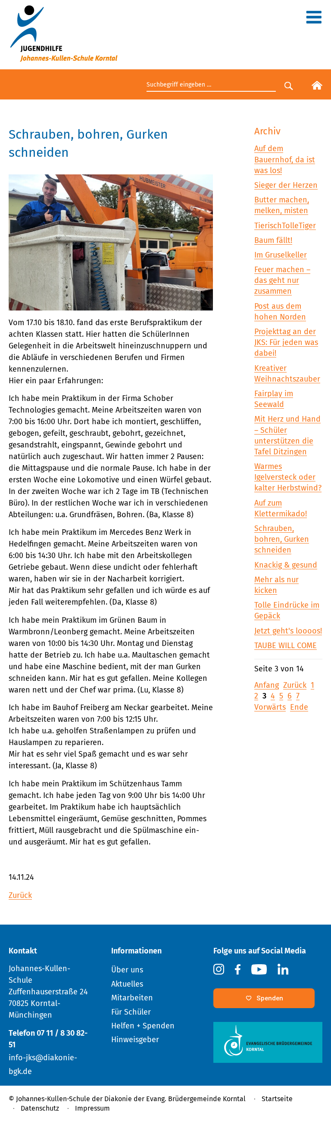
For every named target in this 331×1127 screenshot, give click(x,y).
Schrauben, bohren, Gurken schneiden (281, 539)
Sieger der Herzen (286, 185)
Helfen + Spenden (143, 1026)
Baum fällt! (273, 240)
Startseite (277, 1099)
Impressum (92, 1108)
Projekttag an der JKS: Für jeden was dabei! (286, 342)
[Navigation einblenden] (313, 20)
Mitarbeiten (132, 998)
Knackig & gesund (285, 565)
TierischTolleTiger (285, 225)
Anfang (266, 685)
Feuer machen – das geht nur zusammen (282, 280)
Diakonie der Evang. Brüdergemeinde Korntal (175, 1099)
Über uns (127, 970)
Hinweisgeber (135, 1039)
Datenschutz (40, 1108)
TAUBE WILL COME (285, 645)
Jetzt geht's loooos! (288, 631)
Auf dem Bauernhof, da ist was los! (284, 159)
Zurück (20, 895)
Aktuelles (127, 984)
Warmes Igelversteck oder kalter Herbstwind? (288, 477)
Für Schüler (131, 1012)
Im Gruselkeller (280, 255)
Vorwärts (270, 707)
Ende (299, 707)
